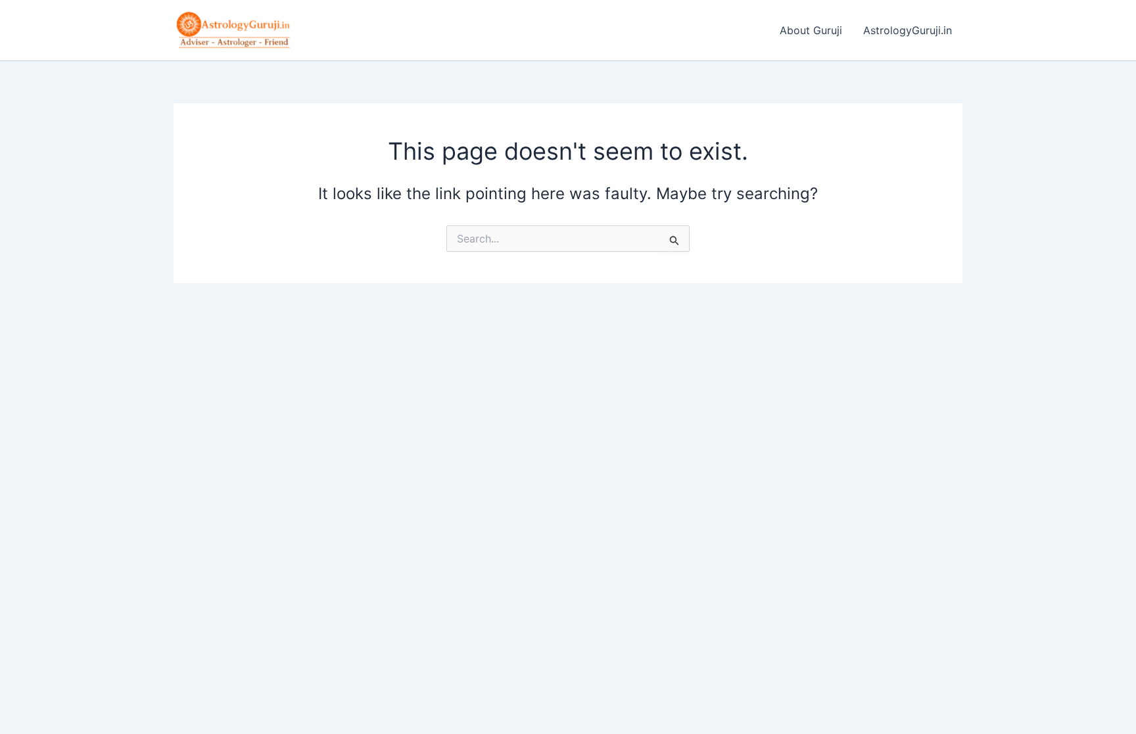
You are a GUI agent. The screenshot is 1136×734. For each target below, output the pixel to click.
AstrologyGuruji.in (907, 30)
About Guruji (811, 30)
